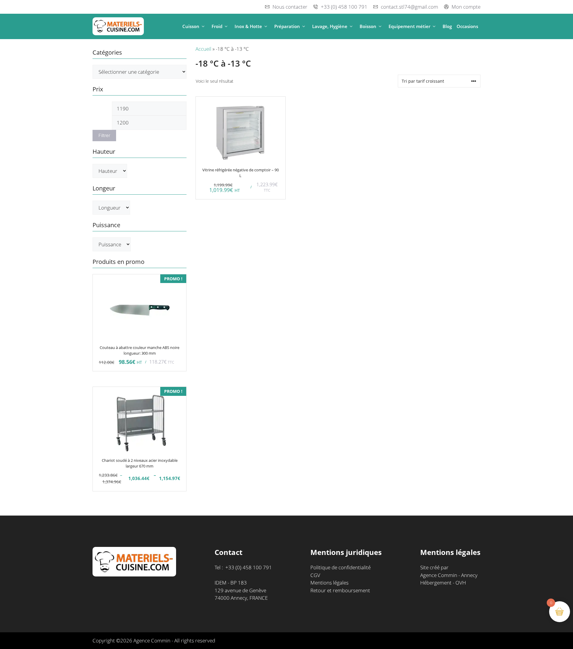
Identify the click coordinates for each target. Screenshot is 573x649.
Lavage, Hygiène (329, 26)
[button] (203, 26)
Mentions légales (329, 582)
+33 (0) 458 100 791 (344, 6)
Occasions (467, 26)
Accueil (203, 48)
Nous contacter (289, 6)
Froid (217, 26)
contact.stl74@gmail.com (409, 6)
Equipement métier (409, 26)
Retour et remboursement (340, 590)
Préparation (287, 26)
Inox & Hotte (248, 26)
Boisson (368, 26)
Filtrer (104, 135)
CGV (315, 575)
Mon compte (466, 6)
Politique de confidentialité (340, 567)
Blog (447, 26)
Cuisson (190, 26)
